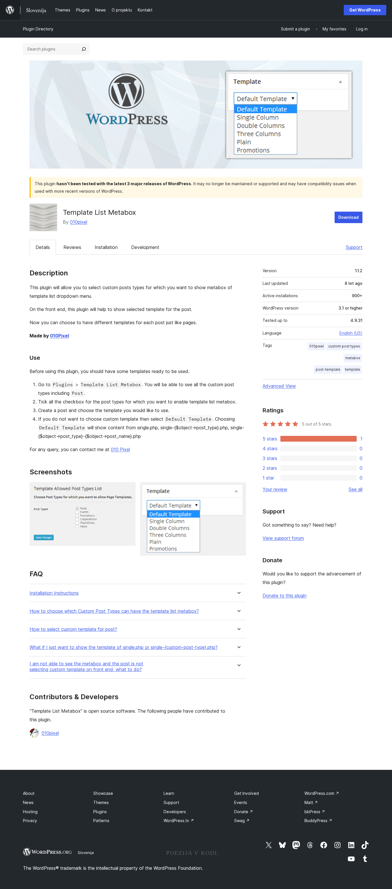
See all (355, 489)
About (28, 793)
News (28, 802)
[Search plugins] (84, 49)
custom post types (344, 346)
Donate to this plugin (284, 595)
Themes (101, 802)
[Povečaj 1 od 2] (128, 490)
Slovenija (86, 852)
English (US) (350, 333)
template (352, 369)
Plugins (100, 811)
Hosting (30, 811)
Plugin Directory (38, 28)
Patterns (101, 820)
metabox (352, 358)
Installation (106, 247)
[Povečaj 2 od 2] (238, 490)
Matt (311, 802)
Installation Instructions (54, 593)
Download (348, 217)
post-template (328, 369)
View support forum (283, 538)
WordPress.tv (179, 820)
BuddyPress (318, 820)
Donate (243, 811)
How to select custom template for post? (73, 629)
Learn (169, 793)
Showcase (103, 793)
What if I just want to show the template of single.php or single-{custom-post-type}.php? (124, 647)
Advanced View (279, 386)
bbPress (314, 811)
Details (43, 247)
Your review (275, 489)
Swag (242, 820)
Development (145, 247)
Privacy (30, 820)
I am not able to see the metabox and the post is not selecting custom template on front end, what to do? (86, 666)
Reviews (72, 247)
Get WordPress (365, 9)
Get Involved (246, 793)
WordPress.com (321, 793)
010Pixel (59, 336)
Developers (175, 811)
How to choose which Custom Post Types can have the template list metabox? (114, 611)
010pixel (78, 222)
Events (240, 802)
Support (354, 247)
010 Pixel (120, 449)
